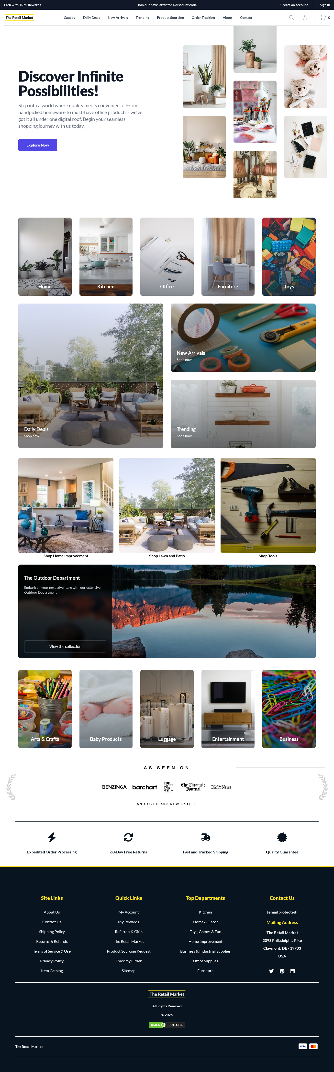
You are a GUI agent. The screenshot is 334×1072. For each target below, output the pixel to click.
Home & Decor (205, 921)
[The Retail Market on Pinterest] (282, 971)
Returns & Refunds (52, 941)
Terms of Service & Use (52, 951)
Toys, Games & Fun (205, 931)
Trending (142, 17)
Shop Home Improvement (66, 555)
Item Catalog (52, 970)
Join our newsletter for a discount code (167, 5)
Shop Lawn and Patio (167, 555)
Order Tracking (203, 17)
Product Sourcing (170, 17)
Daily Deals (91, 17)
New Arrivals (118, 17)
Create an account (294, 5)
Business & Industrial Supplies (205, 951)
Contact (246, 17)
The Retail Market (129, 941)
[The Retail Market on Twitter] (271, 971)
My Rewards (128, 921)
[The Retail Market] (167, 994)
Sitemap (128, 970)
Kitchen (205, 912)
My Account (128, 912)
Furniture (205, 970)
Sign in (325, 5)
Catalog (69, 17)
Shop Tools (268, 555)
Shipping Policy (52, 931)
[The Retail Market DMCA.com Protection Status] (167, 1025)
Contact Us (51, 921)
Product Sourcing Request (129, 951)
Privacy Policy (52, 960)
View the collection (65, 646)
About (227, 17)
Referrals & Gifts (129, 931)
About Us (52, 912)
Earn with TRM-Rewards (22, 5)
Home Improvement (206, 941)
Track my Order (129, 960)
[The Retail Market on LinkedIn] (292, 971)
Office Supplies (205, 960)
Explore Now (37, 145)
